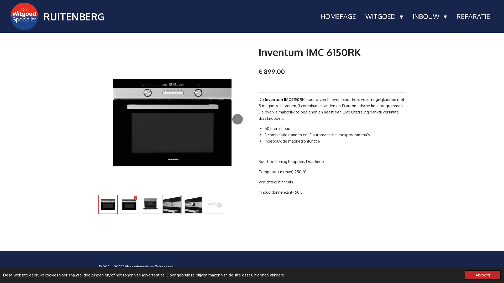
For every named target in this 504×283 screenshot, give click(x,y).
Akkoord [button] (483, 275)
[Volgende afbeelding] (237, 119)
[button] (108, 204)
